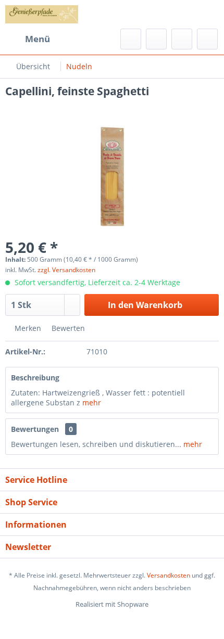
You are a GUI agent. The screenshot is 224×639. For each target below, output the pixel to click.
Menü (37, 39)
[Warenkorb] (207, 39)
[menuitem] (27, 39)
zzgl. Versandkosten (66, 269)
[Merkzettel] (156, 39)
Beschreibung (35, 377)
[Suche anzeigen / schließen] (130, 39)
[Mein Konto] (181, 39)
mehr (91, 402)
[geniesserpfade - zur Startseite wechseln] (41, 14)
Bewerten (67, 328)
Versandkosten (168, 575)
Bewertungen (35, 429)
